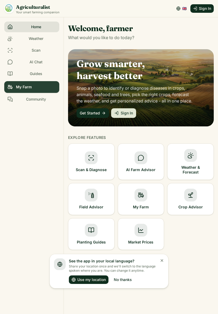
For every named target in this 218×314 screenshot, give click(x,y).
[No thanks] (162, 260)
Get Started (90, 113)
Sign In (205, 8)
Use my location (91, 279)
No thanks (123, 279)
